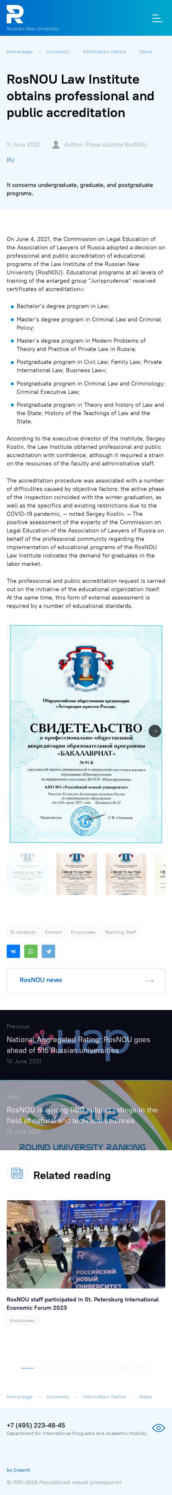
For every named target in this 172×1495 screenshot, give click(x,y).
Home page (20, 51)
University (58, 51)
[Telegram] (48, 951)
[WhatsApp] (31, 951)
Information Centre (105, 51)
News (145, 51)
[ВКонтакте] (13, 951)
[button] (157, 630)
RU (11, 160)
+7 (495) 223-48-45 (36, 1425)
